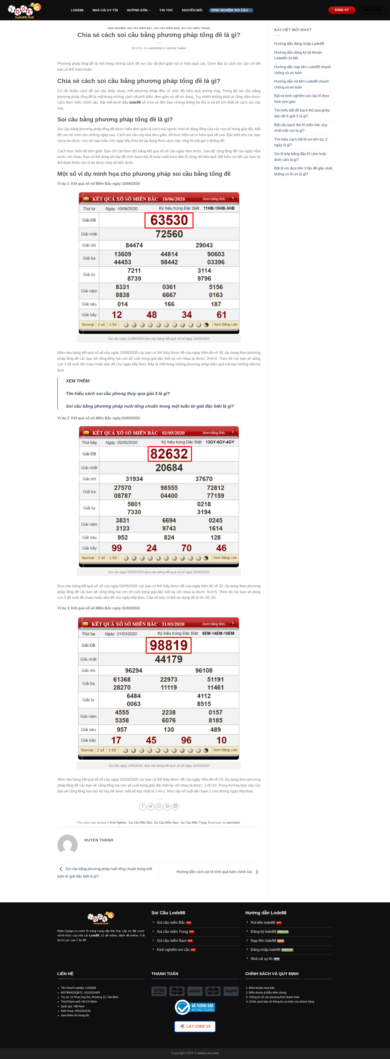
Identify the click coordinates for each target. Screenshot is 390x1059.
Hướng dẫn (137, 10)
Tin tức (166, 10)
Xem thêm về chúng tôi (75, 1015)
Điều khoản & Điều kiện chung (267, 992)
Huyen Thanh (176, 48)
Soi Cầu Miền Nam (167, 28)
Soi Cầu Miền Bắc (140, 28)
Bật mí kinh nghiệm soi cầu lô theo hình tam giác (301, 99)
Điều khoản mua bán (262, 987)
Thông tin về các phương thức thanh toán (274, 997)
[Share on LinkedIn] (175, 807)
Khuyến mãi (192, 10)
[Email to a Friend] (159, 807)
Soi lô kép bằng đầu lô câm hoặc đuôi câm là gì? (300, 157)
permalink (233, 822)
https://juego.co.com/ (71, 931)
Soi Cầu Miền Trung (195, 28)
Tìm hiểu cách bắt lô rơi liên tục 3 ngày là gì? (300, 142)
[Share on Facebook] (142, 807)
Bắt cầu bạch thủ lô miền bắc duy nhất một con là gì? (300, 128)
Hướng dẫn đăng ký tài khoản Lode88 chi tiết (298, 55)
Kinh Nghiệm (116, 28)
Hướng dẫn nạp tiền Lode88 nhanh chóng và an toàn (302, 70)
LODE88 (77, 10)
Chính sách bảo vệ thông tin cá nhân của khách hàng (281, 1001)
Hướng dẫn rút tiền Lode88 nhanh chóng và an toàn (301, 84)
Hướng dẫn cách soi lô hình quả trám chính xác (214, 872)
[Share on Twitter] (151, 807)
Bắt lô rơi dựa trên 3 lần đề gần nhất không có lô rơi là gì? (303, 171)
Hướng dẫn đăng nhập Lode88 (299, 44)
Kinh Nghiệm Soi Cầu (229, 10)
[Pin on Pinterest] (167, 807)
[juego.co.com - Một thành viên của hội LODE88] (32, 10)
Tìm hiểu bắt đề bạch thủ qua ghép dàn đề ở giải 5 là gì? (302, 113)
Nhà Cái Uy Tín (105, 10)
